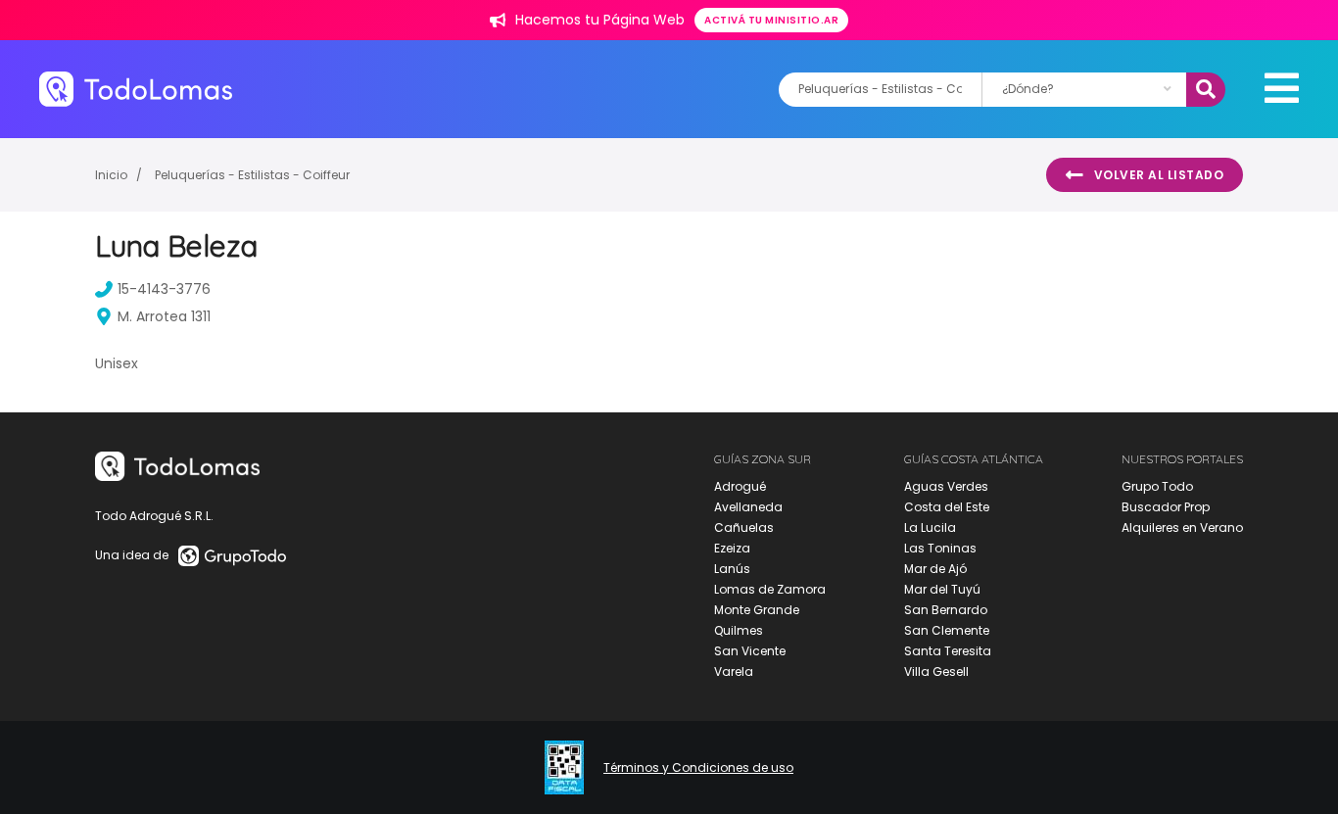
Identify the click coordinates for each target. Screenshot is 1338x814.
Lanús (732, 568)
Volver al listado (1159, 175)
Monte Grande (756, 609)
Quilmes (738, 630)
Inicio (111, 175)
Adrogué (740, 486)
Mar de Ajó (935, 568)
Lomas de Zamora (770, 589)
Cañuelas (744, 527)
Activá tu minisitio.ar (771, 20)
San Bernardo (945, 609)
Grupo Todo (1157, 486)
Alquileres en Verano (1182, 527)
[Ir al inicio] (135, 89)
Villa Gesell (936, 671)
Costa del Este (946, 507)
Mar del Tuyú (942, 589)
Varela (733, 671)
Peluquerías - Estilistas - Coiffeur (252, 175)
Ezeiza (732, 548)
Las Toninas (940, 548)
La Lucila (930, 527)
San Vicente (750, 651)
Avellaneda (748, 507)
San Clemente (946, 630)
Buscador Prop (1166, 507)
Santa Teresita (947, 651)
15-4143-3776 (164, 289)
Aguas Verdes (946, 486)
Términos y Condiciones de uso (698, 768)
